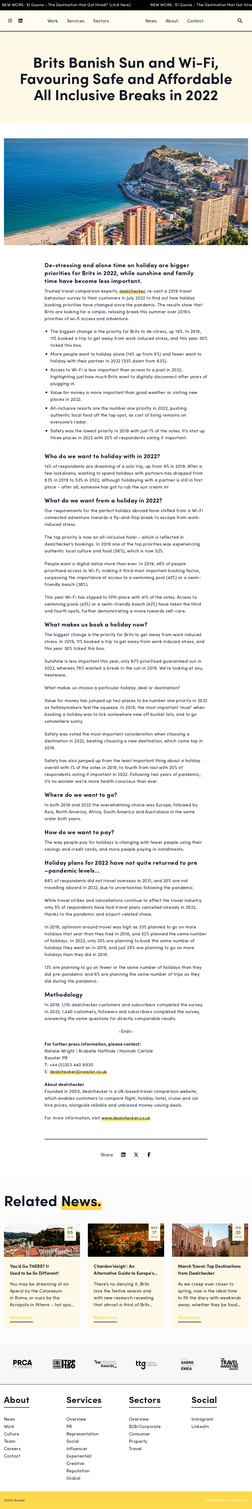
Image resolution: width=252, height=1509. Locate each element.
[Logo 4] (146, 1364)
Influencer (77, 1448)
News (9, 1419)
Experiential (78, 1456)
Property (138, 1441)
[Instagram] (10, 20)
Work (9, 1426)
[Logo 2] (64, 1364)
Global (73, 1478)
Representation (82, 1433)
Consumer (139, 1433)
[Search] (240, 20)
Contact (12, 1456)
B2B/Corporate (145, 1426)
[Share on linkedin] (123, 1154)
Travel (135, 1448)
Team (10, 1441)
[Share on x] (136, 1154)
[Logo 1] (22, 1364)
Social (72, 1441)
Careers (12, 1448)
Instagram (202, 1419)
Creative (75, 1463)
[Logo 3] (105, 1364)
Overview (76, 1419)
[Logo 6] (229, 1364)
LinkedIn (200, 1426)
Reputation (78, 1470)
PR (69, 1426)
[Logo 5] (188, 1364)
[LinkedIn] (20, 20)
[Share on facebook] (148, 1154)
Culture (11, 1433)
